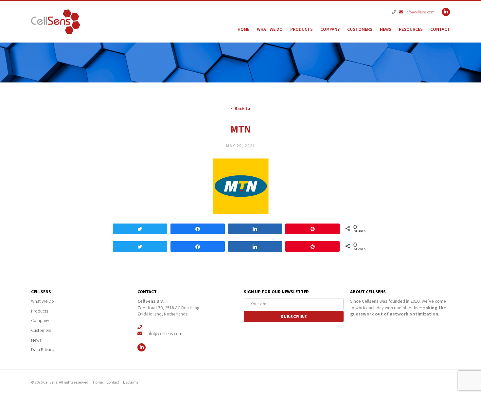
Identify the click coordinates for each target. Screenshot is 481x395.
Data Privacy (43, 349)
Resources (411, 29)
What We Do (270, 29)
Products (301, 29)
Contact (440, 29)
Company (330, 29)
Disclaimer (133, 382)
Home (243, 29)
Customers (359, 29)
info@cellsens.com (418, 11)
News (385, 29)
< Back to (240, 108)
